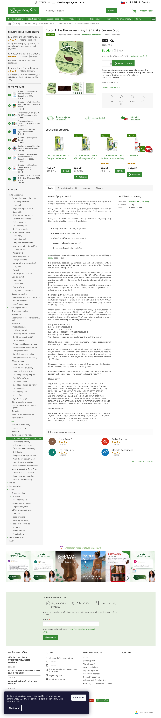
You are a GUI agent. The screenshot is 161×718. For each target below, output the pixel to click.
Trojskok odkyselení (20, 311)
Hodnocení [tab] (86, 188)
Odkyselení (17, 266)
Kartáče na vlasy (19, 428)
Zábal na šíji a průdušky (23, 368)
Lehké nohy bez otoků (21, 232)
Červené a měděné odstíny (24, 448)
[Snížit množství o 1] (111, 64)
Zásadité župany (20, 392)
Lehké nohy (17, 205)
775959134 (54, 661)
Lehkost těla (18, 283)
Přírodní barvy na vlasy (139, 201)
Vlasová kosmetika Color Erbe (24, 469)
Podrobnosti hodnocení (91, 34)
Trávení (16, 270)
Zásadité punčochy (21, 201)
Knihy (11, 541)
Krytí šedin (17, 452)
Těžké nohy (17, 236)
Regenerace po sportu (21, 503)
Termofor (16, 411)
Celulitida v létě (19, 239)
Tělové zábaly (18, 534)
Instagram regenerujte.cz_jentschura (83, 547)
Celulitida (17, 280)
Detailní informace (110, 87)
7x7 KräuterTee (19, 249)
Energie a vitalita (20, 260)
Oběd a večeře (19, 517)
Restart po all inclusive (22, 273)
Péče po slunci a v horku (22, 215)
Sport (11, 489)
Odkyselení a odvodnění (23, 290)
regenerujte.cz (55, 675)
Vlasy (11, 421)
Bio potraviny (15, 486)
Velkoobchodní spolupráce (94, 680)
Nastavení (14, 708)
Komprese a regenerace (23, 242)
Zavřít (115, 94)
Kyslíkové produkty (21, 229)
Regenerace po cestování (23, 208)
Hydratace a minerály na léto (24, 246)
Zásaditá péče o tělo (17, 307)
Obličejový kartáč (20, 330)
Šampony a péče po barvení (24, 455)
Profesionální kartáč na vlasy (25, 344)
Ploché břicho (18, 287)
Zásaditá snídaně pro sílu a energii (22, 682)
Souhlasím (78, 697)
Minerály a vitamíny (21, 520)
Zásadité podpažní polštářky (25, 385)
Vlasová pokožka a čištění (23, 462)
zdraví (50, 258)
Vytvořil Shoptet (146, 712)
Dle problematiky (16, 537)
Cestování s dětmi (19, 294)
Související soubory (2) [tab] (67, 188)
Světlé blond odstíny (21, 441)
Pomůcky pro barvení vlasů (24, 459)
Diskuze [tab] (99, 188)
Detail (66, 171)
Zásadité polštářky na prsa (24, 374)
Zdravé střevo (18, 418)
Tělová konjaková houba (22, 402)
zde (18, 701)
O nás (85, 657)
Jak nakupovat (89, 660)
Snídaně (16, 513)
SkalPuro (15, 431)
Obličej (12, 482)
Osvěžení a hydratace (22, 218)
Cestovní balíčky (19, 212)
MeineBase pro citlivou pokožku (26, 297)
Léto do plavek (18, 277)
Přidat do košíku (125, 63)
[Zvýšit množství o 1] (111, 61)
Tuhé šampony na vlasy (22, 435)
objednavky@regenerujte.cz (61, 658)
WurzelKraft (18, 253)
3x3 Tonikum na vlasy (21, 424)
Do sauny (16, 527)
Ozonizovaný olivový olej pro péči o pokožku (24, 671)
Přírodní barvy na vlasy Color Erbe (26, 438)
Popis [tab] (50, 188)
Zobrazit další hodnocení (141, 461)
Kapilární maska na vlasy (23, 472)
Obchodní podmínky (91, 677)
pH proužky (17, 395)
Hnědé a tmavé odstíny (22, 445)
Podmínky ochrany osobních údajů (98, 683)
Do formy (16, 496)
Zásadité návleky (20, 381)
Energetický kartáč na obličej (25, 357)
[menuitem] (15, 19)
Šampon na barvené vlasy (23, 476)
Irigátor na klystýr (19, 398)
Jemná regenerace (20, 304)
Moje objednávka (90, 667)
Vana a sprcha (19, 530)
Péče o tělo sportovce (21, 523)
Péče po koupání (20, 300)
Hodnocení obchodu (91, 673)
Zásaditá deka (18, 388)
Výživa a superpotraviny (22, 510)
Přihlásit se (50, 637)
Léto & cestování (16, 195)
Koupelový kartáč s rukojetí (24, 333)
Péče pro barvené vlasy (22, 479)
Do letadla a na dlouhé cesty (24, 198)
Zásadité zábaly (18, 361)
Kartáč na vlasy (19, 340)
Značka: (112, 34)
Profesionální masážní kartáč (25, 347)
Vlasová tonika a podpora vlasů (26, 465)
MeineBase (16, 314)
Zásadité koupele (20, 225)
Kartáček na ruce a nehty (23, 354)
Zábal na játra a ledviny (23, 371)
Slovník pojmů (89, 664)
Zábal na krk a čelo (21, 364)
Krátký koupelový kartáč (23, 337)
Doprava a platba (90, 670)
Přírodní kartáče (19, 327)
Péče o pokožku (19, 222)
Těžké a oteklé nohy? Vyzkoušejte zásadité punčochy (19, 660)
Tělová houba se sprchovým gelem (24, 406)
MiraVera (16, 323)
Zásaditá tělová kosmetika (23, 414)
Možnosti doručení (139, 56)
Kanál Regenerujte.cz (58, 679)
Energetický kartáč (20, 350)
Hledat (111, 10)
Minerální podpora (21, 256)
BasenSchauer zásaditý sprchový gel (26, 319)
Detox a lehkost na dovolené (24, 263)
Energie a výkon (18, 493)
